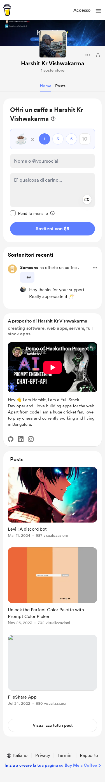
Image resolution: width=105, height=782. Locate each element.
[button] (98, 11)
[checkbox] (29, 213)
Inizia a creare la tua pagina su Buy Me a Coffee (50, 765)
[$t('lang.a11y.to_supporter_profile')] (23, 289)
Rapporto (89, 755)
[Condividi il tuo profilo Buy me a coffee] (98, 54)
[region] (52, 170)
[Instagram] (31, 439)
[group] (52, 505)
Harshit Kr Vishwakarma (52, 63)
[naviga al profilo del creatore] (53, 44)
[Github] (10, 439)
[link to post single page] (52, 503)
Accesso (81, 10)
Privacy (42, 755)
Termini (65, 755)
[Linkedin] (21, 439)
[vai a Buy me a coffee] (7, 10)
